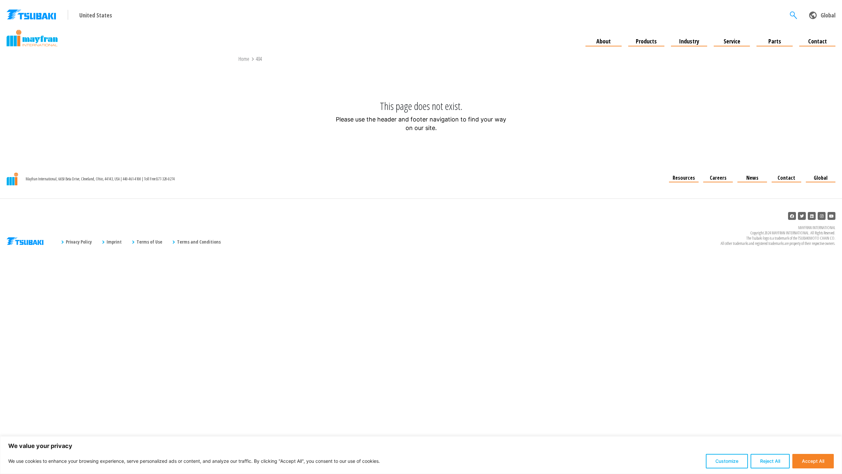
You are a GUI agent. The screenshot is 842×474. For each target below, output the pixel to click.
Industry (689, 41)
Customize (726, 461)
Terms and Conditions (199, 242)
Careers (718, 177)
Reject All (770, 461)
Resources (684, 177)
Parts (774, 41)
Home (243, 59)
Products (646, 41)
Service (732, 41)
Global (821, 177)
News (752, 177)
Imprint (114, 242)
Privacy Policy (79, 242)
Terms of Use (149, 242)
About (603, 41)
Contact (817, 41)
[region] (421, 455)
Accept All (813, 461)
